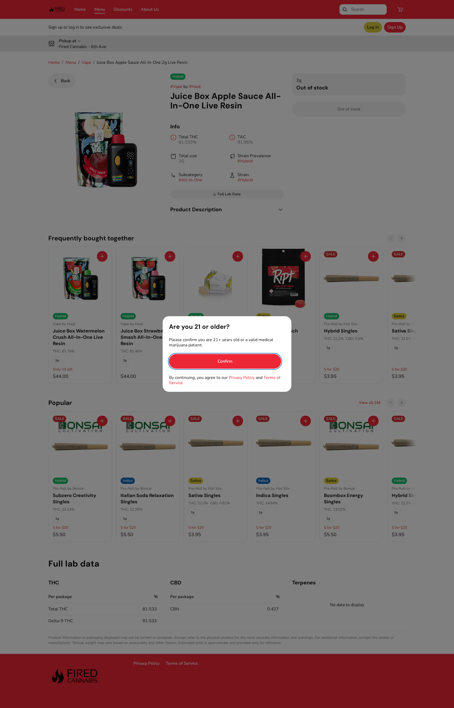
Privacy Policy (242, 378)
